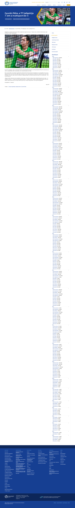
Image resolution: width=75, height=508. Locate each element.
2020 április (55, 173)
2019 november (55, 181)
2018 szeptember (56, 202)
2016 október (55, 237)
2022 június (55, 133)
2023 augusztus (55, 112)
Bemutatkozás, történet (8, 456)
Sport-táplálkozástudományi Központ (54, 452)
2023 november (55, 108)
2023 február (55, 121)
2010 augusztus (55, 350)
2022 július (55, 132)
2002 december (55, 432)
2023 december (55, 106)
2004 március (55, 420)
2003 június (55, 425)
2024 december (55, 88)
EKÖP (50, 468)
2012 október (55, 310)
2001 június (55, 440)
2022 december (55, 125)
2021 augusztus (55, 149)
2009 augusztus (55, 368)
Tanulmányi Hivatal (41, 453)
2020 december (55, 161)
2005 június (55, 410)
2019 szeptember (56, 184)
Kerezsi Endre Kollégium (31, 458)
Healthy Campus (7, 486)
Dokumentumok (7, 466)
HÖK (27, 463)
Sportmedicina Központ (8, 489)
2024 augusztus (55, 94)
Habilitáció (51, 463)
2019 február (55, 194)
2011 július (54, 333)
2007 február (55, 399)
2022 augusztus (55, 130)
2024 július (55, 95)
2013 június (55, 298)
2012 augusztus (55, 313)
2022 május (55, 135)
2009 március (55, 375)
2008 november (55, 381)
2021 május (55, 153)
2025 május (55, 80)
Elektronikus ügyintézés (9, 453)
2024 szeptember (56, 92)
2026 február (55, 66)
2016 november (55, 236)
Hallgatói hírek (54, 37)
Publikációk (51, 459)
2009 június (55, 371)
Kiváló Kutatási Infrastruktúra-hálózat (54, 473)
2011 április (55, 337)
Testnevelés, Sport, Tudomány (54, 462)
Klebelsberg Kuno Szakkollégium (30, 460)
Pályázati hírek (54, 44)
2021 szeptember (56, 147)
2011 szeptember (56, 330)
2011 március (55, 339)
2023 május (55, 116)
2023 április (55, 118)
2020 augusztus (55, 167)
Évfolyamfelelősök (30, 461)
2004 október (55, 417)
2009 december (55, 362)
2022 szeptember (56, 129)
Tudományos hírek (63, 456)
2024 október (55, 91)
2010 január (55, 360)
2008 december (55, 379)
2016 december (55, 234)
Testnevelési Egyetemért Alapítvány (9, 461)
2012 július (54, 315)
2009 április (55, 374)
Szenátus (6, 464)
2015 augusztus (55, 258)
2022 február (55, 139)
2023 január (55, 122)
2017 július (54, 223)
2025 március (55, 83)
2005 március (55, 414)
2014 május (55, 281)
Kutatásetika (51, 465)
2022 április (55, 136)
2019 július (54, 187)
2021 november (55, 144)
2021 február (55, 157)
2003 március (55, 428)
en (69, 2)
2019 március (55, 192)
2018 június (55, 206)
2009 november (55, 364)
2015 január (55, 268)
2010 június (55, 353)
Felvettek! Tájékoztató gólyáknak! (19, 452)
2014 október (55, 274)
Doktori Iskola (51, 456)
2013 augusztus (55, 295)
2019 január (55, 195)
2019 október (55, 182)
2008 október (55, 382)
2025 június (55, 78)
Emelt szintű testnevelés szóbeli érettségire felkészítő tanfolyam (20, 469)
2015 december (55, 253)
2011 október (55, 329)
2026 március (55, 64)
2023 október (55, 109)
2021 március (55, 156)
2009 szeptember (56, 367)
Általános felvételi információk (19, 456)
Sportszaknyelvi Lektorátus (42, 461)
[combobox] (52, 2)
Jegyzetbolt (29, 469)
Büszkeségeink (12, 28)
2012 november (55, 309)
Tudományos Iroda (52, 457)
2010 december (55, 344)
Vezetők (6, 463)
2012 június (55, 316)
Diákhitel (28, 456)
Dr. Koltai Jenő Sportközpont (9, 469)
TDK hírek (54, 42)
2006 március (55, 406)
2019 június (55, 188)
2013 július (54, 296)
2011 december (55, 326)
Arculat (6, 483)
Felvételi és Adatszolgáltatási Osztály (43, 455)
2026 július (55, 59)
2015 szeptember (56, 257)
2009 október (55, 365)
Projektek (6, 481)
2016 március (55, 247)
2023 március (55, 119)
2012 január (55, 323)
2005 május (55, 411)
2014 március (55, 284)
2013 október (55, 292)
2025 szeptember (56, 74)
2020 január (55, 177)
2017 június (55, 225)
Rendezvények (7, 484)
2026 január (55, 67)
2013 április (55, 301)
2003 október (55, 424)
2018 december (55, 198)
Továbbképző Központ (41, 460)
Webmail (39, 2)
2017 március (55, 229)
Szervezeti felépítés (8, 459)
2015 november (55, 254)
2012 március (55, 320)
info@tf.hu (18, 498)
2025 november (55, 71)
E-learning (42, 2)
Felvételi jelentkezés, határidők (19, 458)
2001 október (55, 439)
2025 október (55, 73)
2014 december (55, 271)
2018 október (55, 201)
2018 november (55, 199)
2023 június (55, 115)
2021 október (55, 146)
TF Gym (6, 487)
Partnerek (6, 480)
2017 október (55, 219)
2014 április (55, 282)
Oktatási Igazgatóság (41, 457)
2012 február (55, 322)
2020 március (55, 174)
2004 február (55, 421)
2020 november (55, 163)
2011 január (55, 341)
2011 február (55, 340)
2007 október (55, 392)
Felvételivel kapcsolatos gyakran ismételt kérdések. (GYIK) (21, 471)
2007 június (55, 395)
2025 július (55, 77)
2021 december (55, 143)
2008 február (55, 385)
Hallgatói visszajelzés (30, 474)
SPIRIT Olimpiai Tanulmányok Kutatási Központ (54, 471)
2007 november (55, 390)
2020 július (55, 168)
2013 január (55, 305)
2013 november (55, 291)
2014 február (55, 285)
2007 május (55, 396)
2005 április (55, 413)
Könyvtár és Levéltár (8, 475)
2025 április (55, 81)
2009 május (55, 372)
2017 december (55, 216)
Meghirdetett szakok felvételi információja (20, 460)
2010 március (55, 357)
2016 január (55, 250)
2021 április (55, 154)
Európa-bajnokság (12, 86)
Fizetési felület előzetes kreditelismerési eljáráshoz (20, 464)
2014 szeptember (56, 275)
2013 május (55, 299)
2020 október (55, 164)
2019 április (55, 191)
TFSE (28, 466)
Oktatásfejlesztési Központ (42, 458)
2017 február (55, 230)
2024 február (55, 102)
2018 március (55, 211)
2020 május (55, 171)
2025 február (55, 84)
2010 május (55, 354)
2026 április (55, 63)
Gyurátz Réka (23, 86)
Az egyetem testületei (8, 472)
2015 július (54, 260)
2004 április (55, 418)
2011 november (55, 327)
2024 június (55, 97)
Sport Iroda (29, 464)
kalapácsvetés (18, 86)
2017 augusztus (55, 222)
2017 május (55, 226)
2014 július (54, 278)
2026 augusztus (55, 57)
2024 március (55, 101)
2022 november (55, 126)
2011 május (55, 336)
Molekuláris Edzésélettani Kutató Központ (54, 454)
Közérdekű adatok (8, 458)
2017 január (55, 232)
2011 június (55, 334)
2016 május (55, 244)
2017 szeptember (56, 220)
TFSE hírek (62, 461)
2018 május (55, 208)
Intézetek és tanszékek (42, 463)
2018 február (55, 212)
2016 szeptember (56, 239)
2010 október (55, 347)
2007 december (55, 389)
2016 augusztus (55, 240)
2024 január (55, 104)
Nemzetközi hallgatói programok (30, 471)
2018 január (55, 213)
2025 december (55, 70)
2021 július (54, 150)
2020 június (55, 170)
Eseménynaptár (55, 51)
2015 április (55, 264)
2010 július (54, 351)
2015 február (55, 267)
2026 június (55, 60)
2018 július (54, 205)
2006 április (55, 404)
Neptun (37, 2)
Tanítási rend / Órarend (30, 453)
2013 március (55, 302)
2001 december (55, 436)
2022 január (55, 140)
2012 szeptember (56, 312)
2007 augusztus (55, 393)
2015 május (55, 263)
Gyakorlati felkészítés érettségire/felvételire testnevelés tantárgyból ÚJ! (21, 466)
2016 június (55, 243)
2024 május (55, 98)
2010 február (55, 358)
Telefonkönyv (34, 2)
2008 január (55, 386)
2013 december (55, 289)
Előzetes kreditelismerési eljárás (20, 462)
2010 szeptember (56, 348)
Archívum (54, 49)
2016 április (55, 246)
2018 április (55, 209)
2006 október (55, 403)
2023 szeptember (56, 111)
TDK (50, 460)
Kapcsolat (17, 473)
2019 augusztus (55, 185)
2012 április (55, 319)
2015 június (55, 261)
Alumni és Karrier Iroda (8, 478)
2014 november (55, 272)
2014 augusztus (55, 277)
